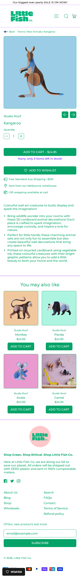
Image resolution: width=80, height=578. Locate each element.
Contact (50, 503)
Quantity (9, 129)
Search (49, 492)
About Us (10, 492)
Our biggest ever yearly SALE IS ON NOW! (40, 2)
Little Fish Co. (22, 557)
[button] (66, 16)
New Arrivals (34, 31)
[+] (21, 136)
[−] (7, 136)
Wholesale (11, 508)
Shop (7, 503)
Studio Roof (12, 116)
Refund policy (54, 514)
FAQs (48, 497)
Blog (7, 497)
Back (12, 31)
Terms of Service (56, 508)
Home (21, 31)
